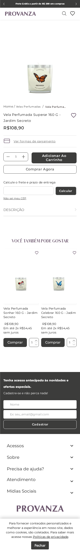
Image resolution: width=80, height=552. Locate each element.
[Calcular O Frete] (66, 190)
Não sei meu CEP (14, 198)
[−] (36, 344)
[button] (40, 482)
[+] (36, 340)
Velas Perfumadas (28, 106)
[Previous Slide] (4, 4)
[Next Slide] (76, 4)
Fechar (40, 545)
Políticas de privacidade (50, 537)
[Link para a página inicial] (8, 106)
